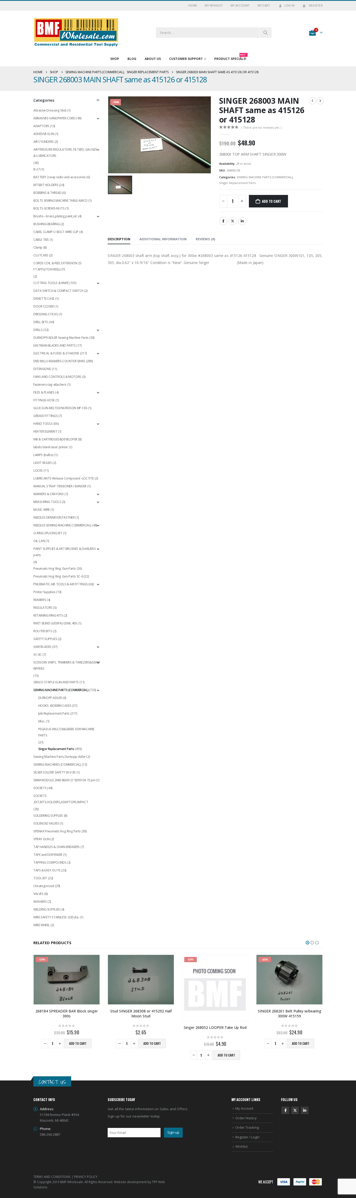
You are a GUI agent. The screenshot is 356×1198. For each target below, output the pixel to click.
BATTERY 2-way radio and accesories (59, 177)
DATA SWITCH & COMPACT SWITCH (58, 290)
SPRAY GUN (41, 839)
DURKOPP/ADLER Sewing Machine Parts (61, 337)
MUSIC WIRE (41, 509)
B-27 (36, 169)
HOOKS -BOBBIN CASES (54, 705)
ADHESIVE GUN (43, 134)
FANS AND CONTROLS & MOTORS (57, 376)
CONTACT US (52, 1082)
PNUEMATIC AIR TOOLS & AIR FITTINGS (60, 584)
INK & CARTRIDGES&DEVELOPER (55, 439)
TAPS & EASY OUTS (46, 870)
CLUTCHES (40, 255)
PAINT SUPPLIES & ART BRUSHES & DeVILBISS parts (64, 551)
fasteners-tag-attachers (49, 384)
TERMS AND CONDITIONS (52, 1177)
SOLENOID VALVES (46, 823)
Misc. (41, 721)
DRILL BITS (40, 322)
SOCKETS (39, 788)
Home (192, 5)
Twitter (233, 221)
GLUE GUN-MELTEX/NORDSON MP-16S (60, 408)
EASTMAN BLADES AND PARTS (54, 345)
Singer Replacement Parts (237, 183)
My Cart (264, 5)
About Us (153, 59)
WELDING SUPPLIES (46, 909)
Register (316, 5)
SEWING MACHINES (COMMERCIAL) (57, 764)
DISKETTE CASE (43, 298)
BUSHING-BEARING (46, 224)
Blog (131, 59)
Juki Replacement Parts (54, 713)
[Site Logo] (76, 32)
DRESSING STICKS (45, 314)
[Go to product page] (141, 979)
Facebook (223, 221)
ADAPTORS (41, 126)
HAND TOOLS (43, 423)
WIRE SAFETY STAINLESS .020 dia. (56, 917)
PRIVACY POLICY (85, 1177)
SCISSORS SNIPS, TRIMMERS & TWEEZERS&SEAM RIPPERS (66, 665)
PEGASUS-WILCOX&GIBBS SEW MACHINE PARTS (66, 732)
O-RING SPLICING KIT (47, 533)
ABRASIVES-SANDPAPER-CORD (54, 118)
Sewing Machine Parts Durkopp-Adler (59, 756)
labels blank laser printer (50, 447)
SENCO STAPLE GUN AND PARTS (56, 682)
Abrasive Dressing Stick (49, 110)
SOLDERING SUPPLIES (48, 815)
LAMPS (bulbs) (43, 455)
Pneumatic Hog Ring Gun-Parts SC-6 (58, 576)
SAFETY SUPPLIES (45, 639)
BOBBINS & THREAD (47, 193)
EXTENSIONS (42, 369)
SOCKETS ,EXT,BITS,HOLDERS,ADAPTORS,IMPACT (60, 799)
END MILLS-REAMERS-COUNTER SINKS (59, 361)
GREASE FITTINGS (45, 416)
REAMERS (39, 600)
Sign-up (173, 1132)
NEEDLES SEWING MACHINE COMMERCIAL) (62, 525)
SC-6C (37, 654)
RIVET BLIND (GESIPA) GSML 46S (55, 623)
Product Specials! (230, 57)
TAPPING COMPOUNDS (49, 862)
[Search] (266, 32)
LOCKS (38, 470)
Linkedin (305, 1110)
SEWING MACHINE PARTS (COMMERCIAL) (264, 177)
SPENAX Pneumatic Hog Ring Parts (57, 831)
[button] (307, 942)
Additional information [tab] (163, 239)
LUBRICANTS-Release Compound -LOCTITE (63, 478)
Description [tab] (119, 239)
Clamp (37, 247)
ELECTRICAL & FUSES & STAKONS (56, 353)
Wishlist (241, 1146)
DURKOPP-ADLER (50, 698)
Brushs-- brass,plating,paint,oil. (55, 216)
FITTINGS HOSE (44, 400)
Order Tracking (247, 1127)
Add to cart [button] (78, 1043)
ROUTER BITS (42, 631)
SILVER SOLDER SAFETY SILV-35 (54, 772)
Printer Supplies (44, 592)
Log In (289, 5)
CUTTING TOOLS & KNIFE (51, 283)
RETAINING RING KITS (48, 615)
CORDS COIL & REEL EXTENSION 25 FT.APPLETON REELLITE (57, 266)
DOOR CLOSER (43, 306)
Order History (246, 1118)
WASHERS (40, 901)
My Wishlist (214, 5)
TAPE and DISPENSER (47, 854)
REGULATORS (42, 607)
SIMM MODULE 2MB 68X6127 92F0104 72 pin (64, 780)
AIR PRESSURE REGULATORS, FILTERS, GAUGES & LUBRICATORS (65, 152)
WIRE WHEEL (41, 925)
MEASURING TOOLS (47, 502)
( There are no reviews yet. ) (261, 127)
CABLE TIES (41, 239)
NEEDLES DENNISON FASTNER (54, 517)
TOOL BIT (40, 878)
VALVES (38, 894)
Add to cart (271, 201)
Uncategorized (43, 886)
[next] (320, 101)
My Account (240, 5)
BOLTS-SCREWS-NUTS (48, 208)
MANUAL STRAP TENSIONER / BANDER (60, 486)
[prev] (312, 101)
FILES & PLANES (43, 392)
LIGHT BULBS (42, 462)
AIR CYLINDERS (43, 141)
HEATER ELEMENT (45, 431)
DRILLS (38, 330)
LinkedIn (242, 221)
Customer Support (186, 59)
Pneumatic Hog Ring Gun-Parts (54, 568)
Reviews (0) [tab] (205, 239)
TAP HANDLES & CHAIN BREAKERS (56, 847)
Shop (114, 59)
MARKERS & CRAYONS (48, 494)
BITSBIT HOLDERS (45, 185)
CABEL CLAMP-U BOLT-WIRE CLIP (55, 232)
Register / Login (247, 1137)
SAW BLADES (42, 646)
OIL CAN (39, 541)
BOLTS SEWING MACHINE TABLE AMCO (60, 200)
